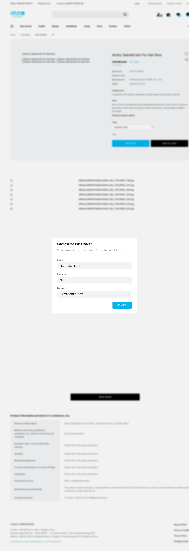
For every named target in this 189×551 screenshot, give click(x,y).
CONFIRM (122, 305)
